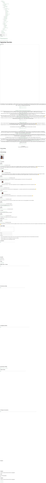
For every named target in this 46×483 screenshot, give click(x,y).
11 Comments (2, 154)
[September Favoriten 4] (23, 128)
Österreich (6, 8)
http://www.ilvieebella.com (3, 191)
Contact (3, 31)
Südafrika (6, 16)
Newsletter (3, 32)
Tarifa (7, 13)
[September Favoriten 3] (23, 119)
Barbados (6, 18)
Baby (4, 2)
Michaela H (3, 222)
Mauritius (6, 17)
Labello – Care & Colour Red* (23, 112)
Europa (6, 9)
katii (4, 172)
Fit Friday (6, 22)
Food (5, 19)
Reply (1, 165)
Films (5, 26)
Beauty (4, 28)
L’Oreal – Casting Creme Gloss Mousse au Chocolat (23, 133)
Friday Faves (6, 27)
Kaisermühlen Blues (23, 130)
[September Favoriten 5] (23, 143)
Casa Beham (5, 4)
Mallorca (7, 15)
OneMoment (3, 199)
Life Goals (6, 6)
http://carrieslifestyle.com (3, 211)
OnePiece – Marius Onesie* (23, 122)
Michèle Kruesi (4, 203)
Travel (4, 7)
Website (1, 235)
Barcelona (7, 11)
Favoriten (1, 153)
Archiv (1, 475)
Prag (6, 12)
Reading (6, 25)
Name (1, 232)
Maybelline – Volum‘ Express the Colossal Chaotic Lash (23, 110)
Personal (4, 5)
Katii (0, 160)
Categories (3, 1)
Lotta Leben (3, 215)
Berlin (7, 10)
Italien (7, 14)
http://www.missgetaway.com (4, 169)
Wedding (4, 23)
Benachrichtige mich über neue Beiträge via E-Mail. (8, 239)
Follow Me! (1, 480)
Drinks (5, 20)
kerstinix (3, 165)
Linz (3, 29)
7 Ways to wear (7, 3)
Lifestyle (4, 24)
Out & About (6, 21)
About (2, 30)
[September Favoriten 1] (23, 106)
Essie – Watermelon (23, 136)
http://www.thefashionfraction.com (5, 205)
